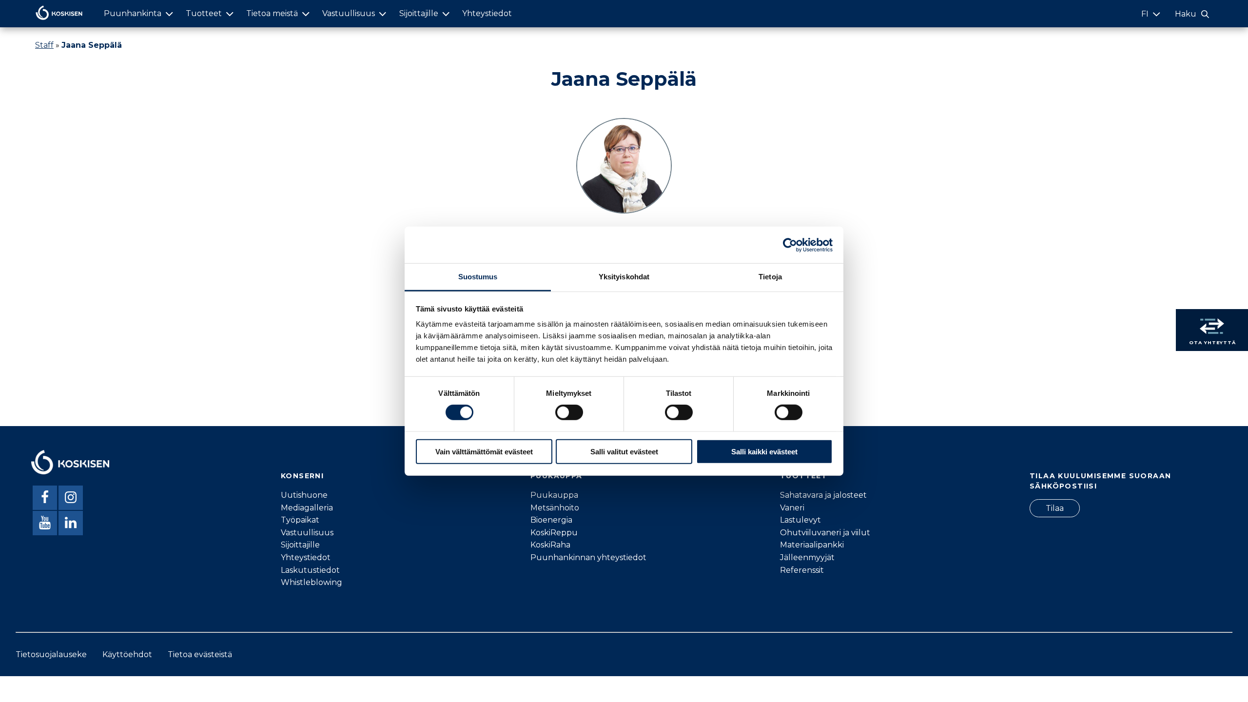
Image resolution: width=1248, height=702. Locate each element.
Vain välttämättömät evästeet (484, 452)
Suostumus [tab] (478, 277)
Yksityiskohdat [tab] (624, 277)
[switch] (569, 412)
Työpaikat (300, 520)
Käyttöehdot (127, 654)
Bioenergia (551, 520)
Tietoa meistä (272, 13)
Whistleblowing (311, 582)
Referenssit (802, 570)
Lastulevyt (800, 520)
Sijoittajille (418, 13)
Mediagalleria (307, 507)
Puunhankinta (132, 13)
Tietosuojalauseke (51, 654)
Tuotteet (204, 13)
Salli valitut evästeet (624, 452)
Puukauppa (554, 495)
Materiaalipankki (812, 544)
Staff (44, 45)
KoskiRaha (550, 544)
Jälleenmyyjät (807, 557)
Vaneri (792, 507)
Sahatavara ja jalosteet (823, 495)
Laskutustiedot (310, 570)
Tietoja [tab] (770, 277)
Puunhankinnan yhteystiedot (588, 557)
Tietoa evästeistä (200, 654)
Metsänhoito (554, 507)
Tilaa (1055, 508)
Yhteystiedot (487, 13)
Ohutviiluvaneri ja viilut (825, 532)
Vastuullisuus (348, 13)
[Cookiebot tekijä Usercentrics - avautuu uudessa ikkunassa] (790, 244)
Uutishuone (304, 495)
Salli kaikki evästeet (764, 452)
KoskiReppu (554, 532)
